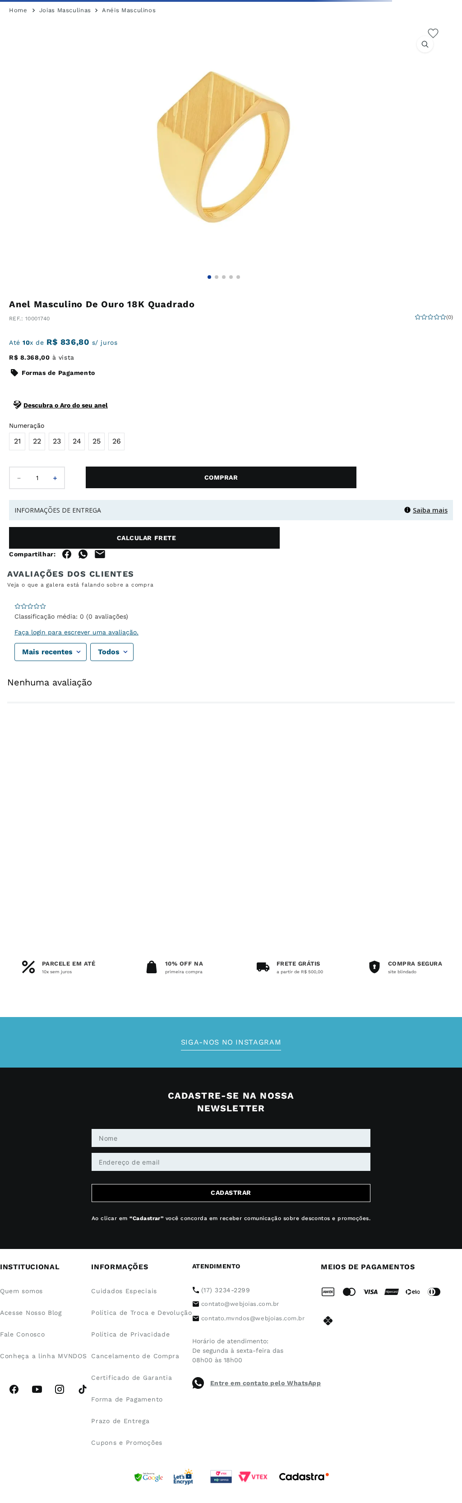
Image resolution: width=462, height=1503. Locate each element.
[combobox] (231, 45)
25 (96, 496)
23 (57, 496)
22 (37, 496)
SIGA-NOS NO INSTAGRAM (231, 1261)
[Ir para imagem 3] (224, 332)
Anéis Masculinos (129, 65)
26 (116, 496)
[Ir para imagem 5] (238, 332)
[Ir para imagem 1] (209, 332)
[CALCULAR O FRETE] (212, 593)
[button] (224, 202)
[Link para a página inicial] (18, 65)
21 (17, 496)
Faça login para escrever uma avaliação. (76, 758)
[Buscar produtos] (390, 45)
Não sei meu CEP (31, 613)
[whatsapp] (83, 636)
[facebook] (66, 636)
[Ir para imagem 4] (231, 332)
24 (77, 496)
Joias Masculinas (65, 65)
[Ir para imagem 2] (216, 332)
